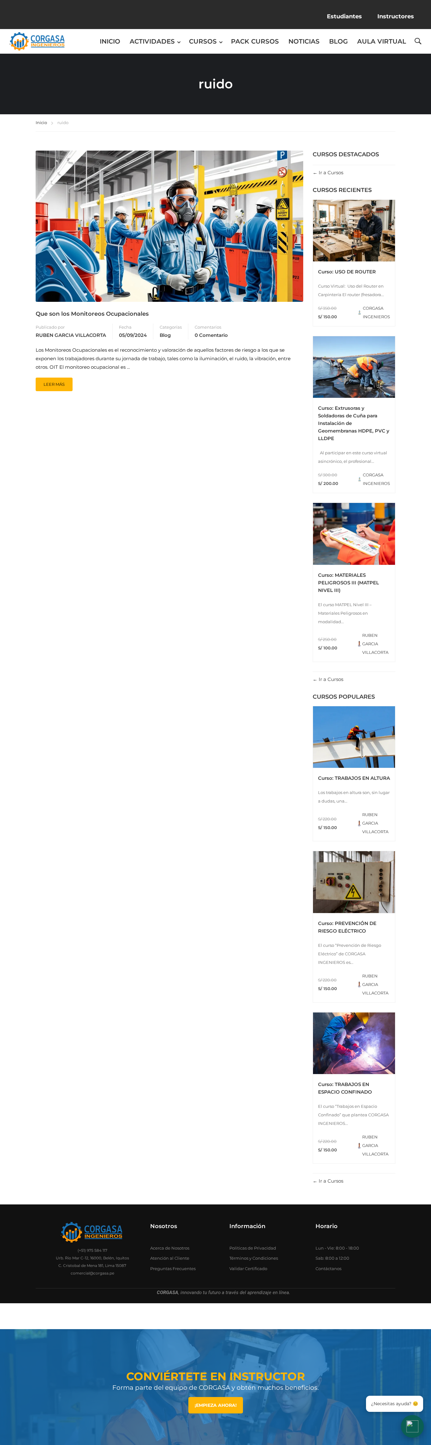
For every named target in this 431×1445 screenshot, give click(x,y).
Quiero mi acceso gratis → (215, 789)
